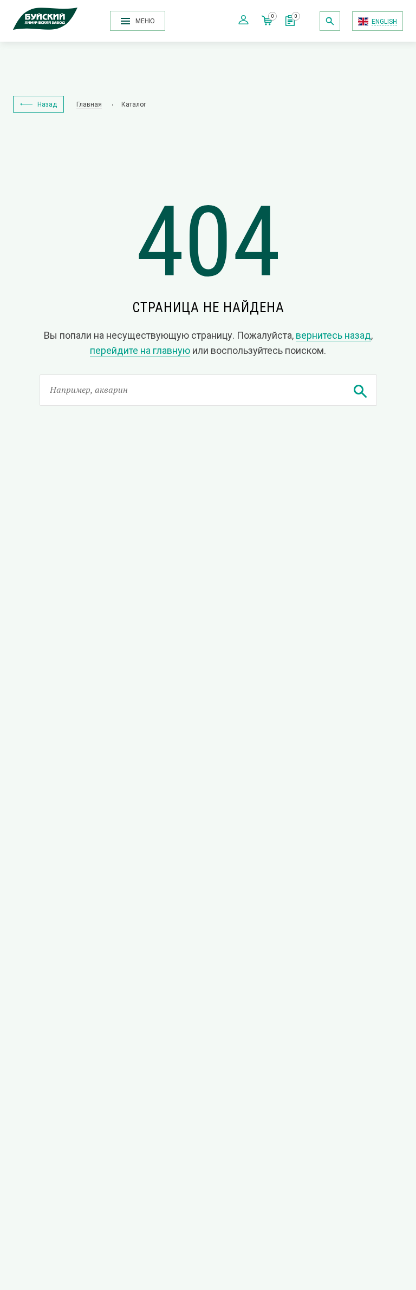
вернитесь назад (333, 335)
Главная (89, 104)
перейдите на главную (140, 350)
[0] (290, 23)
